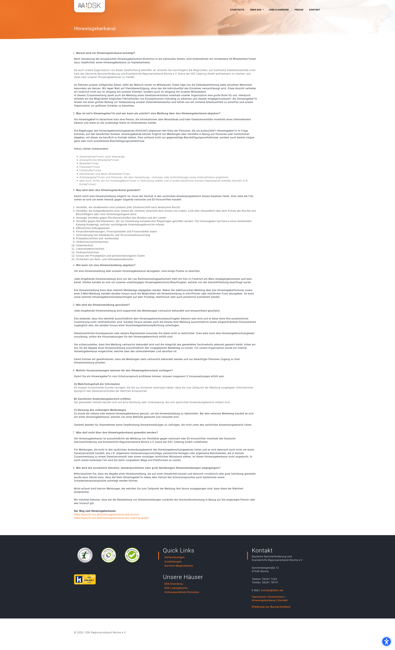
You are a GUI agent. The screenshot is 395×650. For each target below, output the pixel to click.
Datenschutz (276, 596)
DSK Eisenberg (173, 583)
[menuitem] (237, 9)
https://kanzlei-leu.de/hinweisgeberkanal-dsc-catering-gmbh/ (111, 518)
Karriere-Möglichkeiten (178, 565)
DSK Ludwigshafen (176, 588)
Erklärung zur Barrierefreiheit (271, 607)
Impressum (259, 596)
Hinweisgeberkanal (264, 600)
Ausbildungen (173, 561)
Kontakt (283, 600)
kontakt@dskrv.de (272, 590)
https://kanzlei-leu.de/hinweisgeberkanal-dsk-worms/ (106, 514)
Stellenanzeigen (174, 557)
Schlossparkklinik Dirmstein (181, 592)
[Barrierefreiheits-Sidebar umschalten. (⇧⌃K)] (386, 641)
